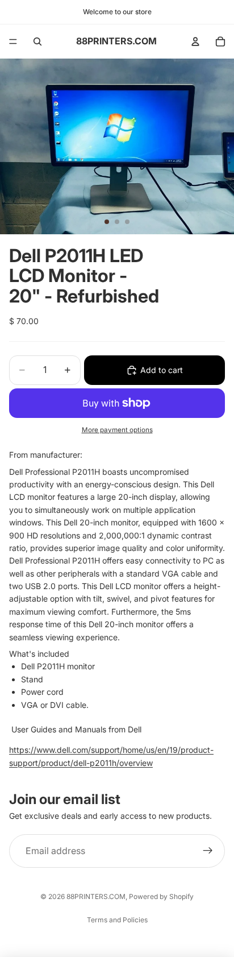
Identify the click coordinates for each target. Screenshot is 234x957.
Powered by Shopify (161, 896)
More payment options (117, 430)
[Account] (195, 41)
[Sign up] (208, 851)
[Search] (37, 41)
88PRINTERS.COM (96, 896)
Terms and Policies (117, 919)
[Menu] (13, 41)
